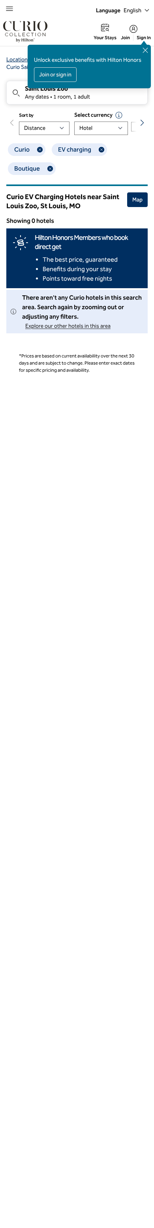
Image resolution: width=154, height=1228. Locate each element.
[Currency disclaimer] (119, 115)
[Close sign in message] (145, 50)
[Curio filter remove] (40, 149)
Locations (18, 59)
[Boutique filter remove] (50, 168)
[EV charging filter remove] (101, 149)
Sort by (26, 115)
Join (125, 37)
